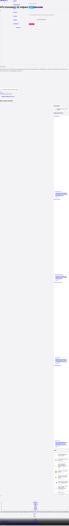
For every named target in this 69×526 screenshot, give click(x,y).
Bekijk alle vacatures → (61, 492)
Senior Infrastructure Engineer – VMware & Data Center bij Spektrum (63, 476)
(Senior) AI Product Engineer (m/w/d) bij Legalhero (62, 455)
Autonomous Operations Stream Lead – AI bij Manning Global (63, 482)
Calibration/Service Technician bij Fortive (62, 471)
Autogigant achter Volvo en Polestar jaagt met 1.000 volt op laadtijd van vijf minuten (22, 523)
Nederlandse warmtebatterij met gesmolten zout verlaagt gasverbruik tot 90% (61, 194)
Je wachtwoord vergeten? (38, 7)
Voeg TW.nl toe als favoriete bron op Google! (62, 109)
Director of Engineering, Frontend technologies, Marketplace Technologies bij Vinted (62, 465)
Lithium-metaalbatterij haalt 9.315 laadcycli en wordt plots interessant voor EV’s (61, 443)
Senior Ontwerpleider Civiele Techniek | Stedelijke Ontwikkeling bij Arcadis (62, 487)
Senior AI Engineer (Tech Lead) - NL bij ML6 (63, 460)
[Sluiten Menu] (16, 31)
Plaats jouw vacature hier (61, 494)
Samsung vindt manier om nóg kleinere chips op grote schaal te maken (61, 277)
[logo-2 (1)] (9, 6)
